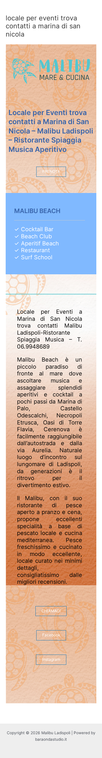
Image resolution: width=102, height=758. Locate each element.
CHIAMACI (51, 611)
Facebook (51, 635)
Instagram (51, 659)
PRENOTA (51, 171)
